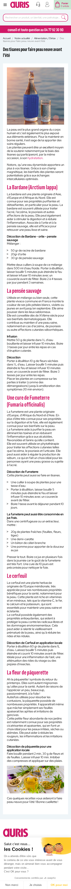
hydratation (35, 158)
